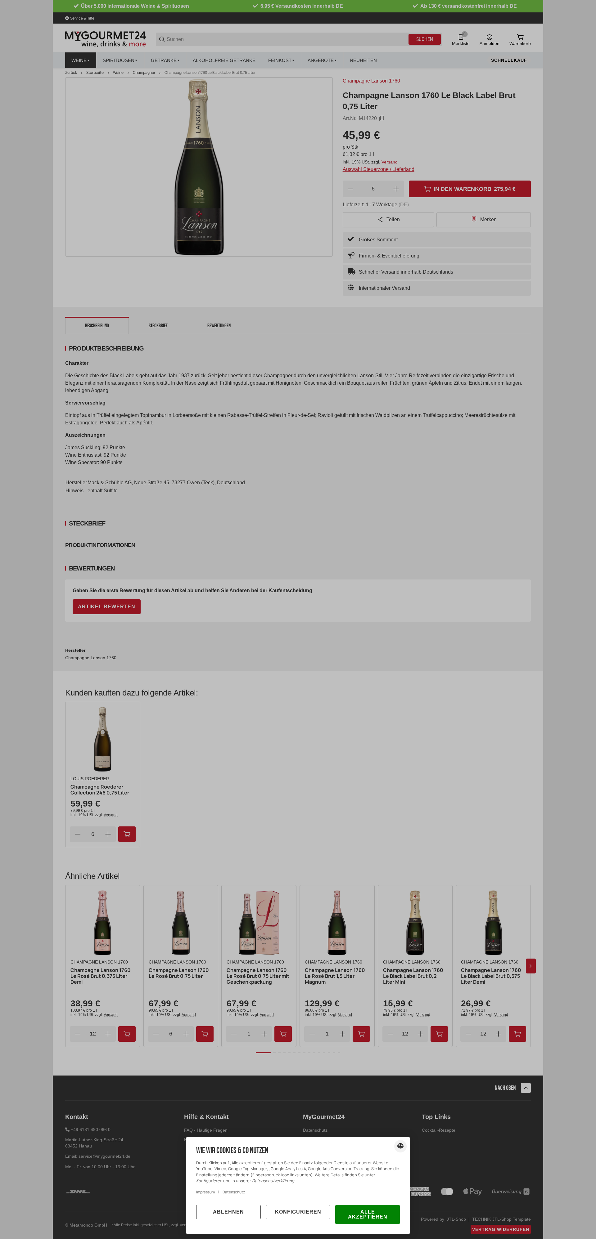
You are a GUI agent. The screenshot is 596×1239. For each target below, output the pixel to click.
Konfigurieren (298, 1211)
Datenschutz (234, 1192)
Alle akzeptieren (367, 1214)
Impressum (205, 1192)
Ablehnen (228, 1211)
